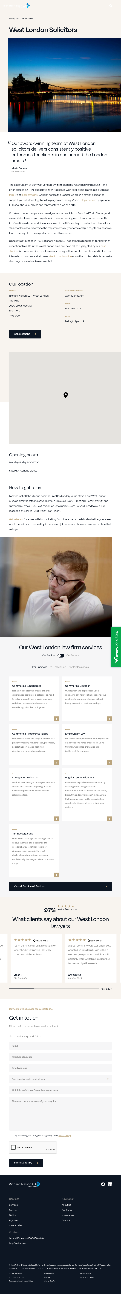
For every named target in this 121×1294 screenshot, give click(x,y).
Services (13, 1204)
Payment (14, 1220)
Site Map (47, 1277)
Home (11, 18)
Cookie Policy (49, 1273)
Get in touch (16, 519)
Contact (19, 18)
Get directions (22, 333)
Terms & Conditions (87, 1277)
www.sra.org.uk (96, 1268)
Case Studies (16, 1225)
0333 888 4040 (35, 1238)
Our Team (67, 1210)
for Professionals (79, 667)
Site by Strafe (49, 1281)
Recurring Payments (16, 1277)
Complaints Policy (16, 1273)
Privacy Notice (85, 1273)
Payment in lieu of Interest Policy (21, 1281)
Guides (12, 1215)
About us (66, 1204)
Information (68, 1215)
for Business (39, 667)
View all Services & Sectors (29, 886)
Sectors (13, 1210)
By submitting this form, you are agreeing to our (43, 1135)
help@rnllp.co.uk (17, 1243)
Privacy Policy (65, 1135)
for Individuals (57, 667)
